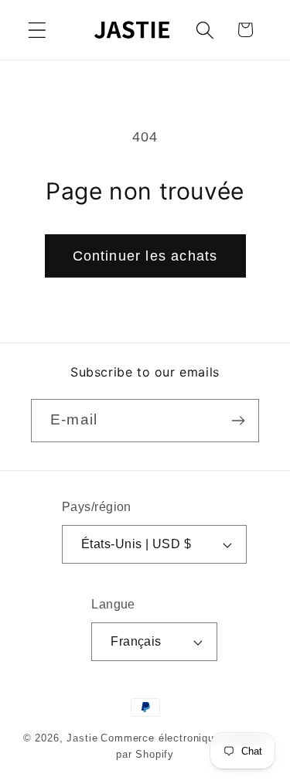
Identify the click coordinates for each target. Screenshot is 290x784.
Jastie (82, 738)
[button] (37, 29)
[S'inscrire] (237, 420)
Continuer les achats (145, 256)
